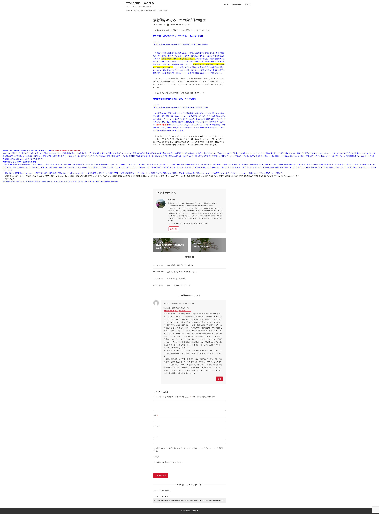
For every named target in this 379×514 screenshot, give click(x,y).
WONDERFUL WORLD (140, 3)
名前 (155, 415)
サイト (155, 437)
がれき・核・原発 (184, 25)
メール (156, 426)
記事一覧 (173, 229)
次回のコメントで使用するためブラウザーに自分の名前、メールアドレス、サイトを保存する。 (189, 449)
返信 (219, 379)
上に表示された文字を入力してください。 (169, 462)
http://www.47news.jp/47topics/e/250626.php (68, 150)
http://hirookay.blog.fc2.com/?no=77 (177, 311)
